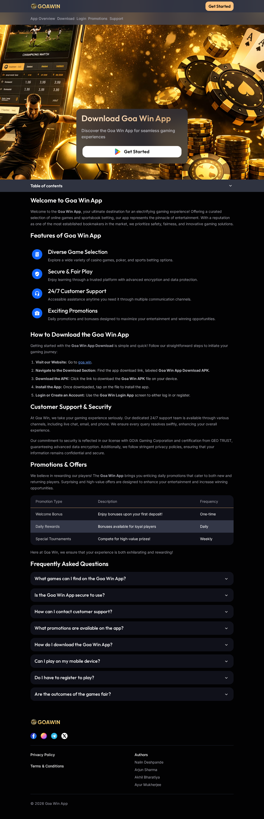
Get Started (219, 6)
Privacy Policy (42, 754)
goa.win (84, 362)
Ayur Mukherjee (148, 784)
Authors (141, 754)
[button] (132, 186)
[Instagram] (44, 736)
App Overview (42, 18)
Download (66, 18)
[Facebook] (33, 736)
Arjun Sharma (146, 769)
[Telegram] (54, 736)
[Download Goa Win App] (132, 90)
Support (116, 18)
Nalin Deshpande (149, 762)
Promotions (98, 18)
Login (81, 18)
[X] (64, 736)
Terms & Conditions (47, 766)
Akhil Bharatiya (147, 777)
